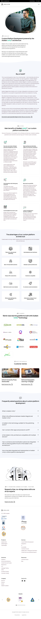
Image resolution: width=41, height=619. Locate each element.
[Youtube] (25, 581)
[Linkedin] (22, 581)
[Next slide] (39, 599)
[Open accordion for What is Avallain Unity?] (38, 411)
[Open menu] (39, 4)
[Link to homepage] (5, 4)
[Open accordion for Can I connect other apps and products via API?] (38, 430)
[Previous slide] (2, 599)
